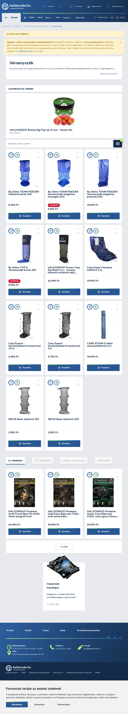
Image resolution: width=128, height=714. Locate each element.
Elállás (97, 673)
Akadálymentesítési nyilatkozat (79, 673)
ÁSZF (24, 673)
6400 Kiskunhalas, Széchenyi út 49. (28, 654)
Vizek (58, 17)
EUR (111, 18)
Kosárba (26, 216)
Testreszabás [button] (63, 704)
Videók (39, 17)
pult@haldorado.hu (26, 51)
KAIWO (31, 17)
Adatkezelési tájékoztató (39, 673)
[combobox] (59, 143)
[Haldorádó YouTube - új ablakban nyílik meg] (108, 637)
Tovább (64, 547)
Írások (46, 630)
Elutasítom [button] (39, 704)
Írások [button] (47, 18)
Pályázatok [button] (80, 18)
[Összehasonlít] (38, 157)
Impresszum (58, 673)
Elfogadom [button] (17, 704)
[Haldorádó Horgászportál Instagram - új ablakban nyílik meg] (120, 637)
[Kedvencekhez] (38, 153)
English (122, 17)
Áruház (10, 630)
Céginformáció (12, 673)
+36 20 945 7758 (63, 649)
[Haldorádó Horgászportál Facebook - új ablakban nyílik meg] (114, 637)
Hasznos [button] (66, 18)
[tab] (15, 460)
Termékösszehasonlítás (88, 630)
